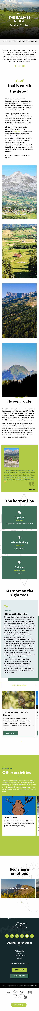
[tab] (19, 685)
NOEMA (17, 131)
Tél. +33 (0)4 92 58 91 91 (19, 963)
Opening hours (20, 976)
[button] (19, 192)
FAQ (4, 985)
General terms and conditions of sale (28, 985)
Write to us (19, 970)
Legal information (12, 985)
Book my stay (18, 1005)
